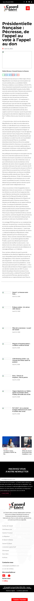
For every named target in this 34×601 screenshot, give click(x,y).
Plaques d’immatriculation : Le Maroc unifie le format (21, 344)
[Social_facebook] (24, 2)
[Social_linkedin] (32, 2)
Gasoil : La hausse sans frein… (20, 293)
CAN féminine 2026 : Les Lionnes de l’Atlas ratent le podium (21, 360)
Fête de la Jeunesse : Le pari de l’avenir (21, 328)
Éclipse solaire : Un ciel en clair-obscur (21, 308)
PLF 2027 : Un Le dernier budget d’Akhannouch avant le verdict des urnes (21, 409)
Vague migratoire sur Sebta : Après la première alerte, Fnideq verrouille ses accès (21, 392)
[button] (28, 8)
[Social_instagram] (29, 2)
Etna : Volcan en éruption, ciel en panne (20, 376)
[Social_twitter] (27, 2)
